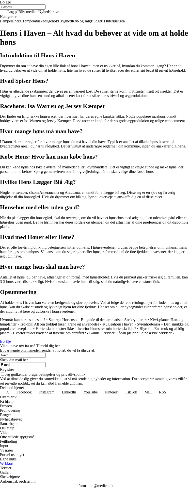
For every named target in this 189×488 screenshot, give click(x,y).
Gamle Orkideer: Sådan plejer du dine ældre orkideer (130, 333)
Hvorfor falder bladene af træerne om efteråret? (49, 333)
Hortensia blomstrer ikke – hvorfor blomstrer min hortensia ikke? (86, 328)
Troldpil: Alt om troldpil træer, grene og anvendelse (59, 324)
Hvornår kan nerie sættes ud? (22, 320)
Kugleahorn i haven (118, 324)
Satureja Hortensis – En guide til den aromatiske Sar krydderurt (98, 320)
